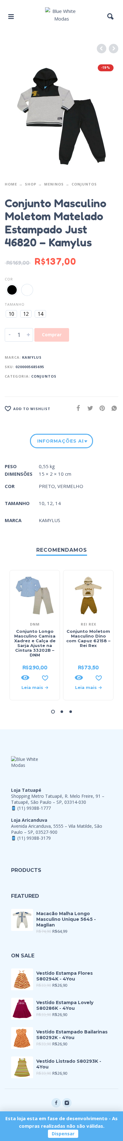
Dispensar (63, 1134)
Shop (30, 184)
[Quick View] (25, 677)
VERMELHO (70, 486)
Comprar (52, 335)
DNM (35, 624)
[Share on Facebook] (76, 408)
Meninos (54, 184)
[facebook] (56, 1103)
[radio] (12, 290)
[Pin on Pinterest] (100, 408)
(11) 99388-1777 (34, 808)
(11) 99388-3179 (34, 838)
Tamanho (15, 304)
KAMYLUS (32, 357)
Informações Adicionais (60, 441)
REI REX (88, 624)
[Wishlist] (45, 677)
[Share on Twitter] (88, 408)
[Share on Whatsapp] (112, 408)
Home (11, 184)
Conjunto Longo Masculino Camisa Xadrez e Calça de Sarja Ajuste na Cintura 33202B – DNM (35, 643)
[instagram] (67, 1103)
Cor (9, 279)
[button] (11, 16)
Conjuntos (84, 184)
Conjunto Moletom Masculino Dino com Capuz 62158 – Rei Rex (88, 638)
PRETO (47, 486)
